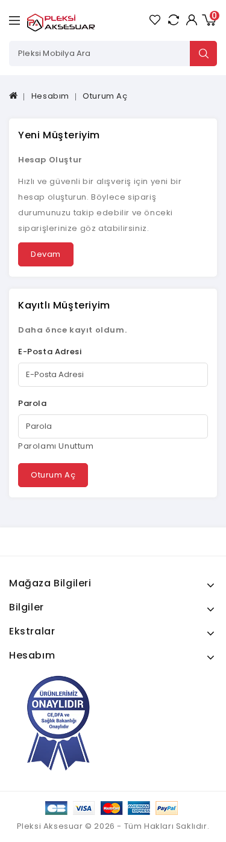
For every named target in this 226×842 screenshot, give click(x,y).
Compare (173, 19)
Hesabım (50, 96)
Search (203, 53)
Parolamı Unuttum (56, 446)
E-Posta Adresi (49, 351)
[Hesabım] (191, 19)
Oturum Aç (105, 96)
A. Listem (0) (154, 19)
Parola (32, 403)
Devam (46, 254)
